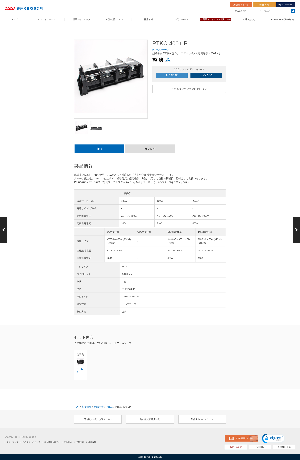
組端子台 (99, 406)
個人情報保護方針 (52, 442)
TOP (76, 406)
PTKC (109, 406)
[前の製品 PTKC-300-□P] (3, 230)
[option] (111, 76)
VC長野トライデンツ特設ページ (215, 19)
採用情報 (148, 19)
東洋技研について (115, 19)
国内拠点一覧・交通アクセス (98, 419)
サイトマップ (12, 442)
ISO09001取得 (284, 447)
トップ (14, 19)
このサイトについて (31, 442)
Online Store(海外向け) (282, 19)
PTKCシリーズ (160, 49)
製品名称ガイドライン (202, 419)
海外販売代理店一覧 (150, 419)
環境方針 (92, 442)
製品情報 (87, 406)
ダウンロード (181, 19)
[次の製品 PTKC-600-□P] (296, 230)
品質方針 (80, 442)
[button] (273, 438)
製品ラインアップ (81, 19)
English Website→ (286, 4)
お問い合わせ (248, 19)
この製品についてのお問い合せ (189, 89)
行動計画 (68, 442)
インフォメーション (48, 19)
